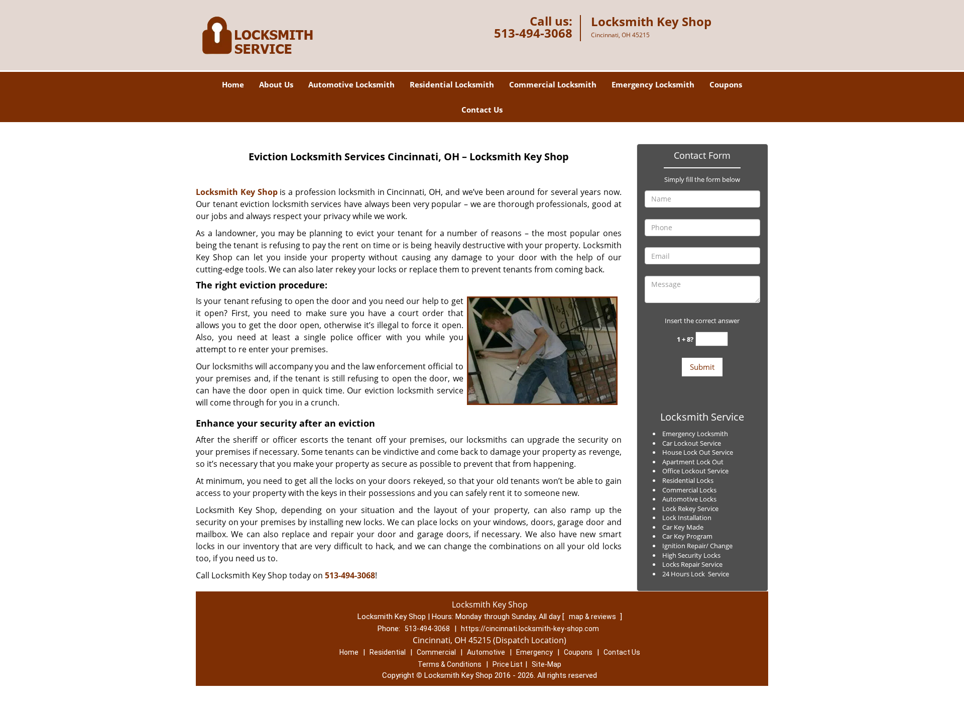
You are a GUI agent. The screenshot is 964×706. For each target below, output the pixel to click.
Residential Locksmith (452, 84)
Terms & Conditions (449, 664)
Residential (388, 652)
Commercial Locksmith (552, 84)
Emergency (534, 652)
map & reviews (593, 617)
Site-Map (546, 664)
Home (233, 84)
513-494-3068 (533, 33)
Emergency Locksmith (653, 84)
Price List (508, 664)
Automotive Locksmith (351, 84)
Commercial (436, 652)
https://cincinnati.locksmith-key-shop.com (530, 629)
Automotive (486, 652)
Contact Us (482, 110)
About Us (276, 84)
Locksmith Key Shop (237, 191)
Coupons (725, 84)
